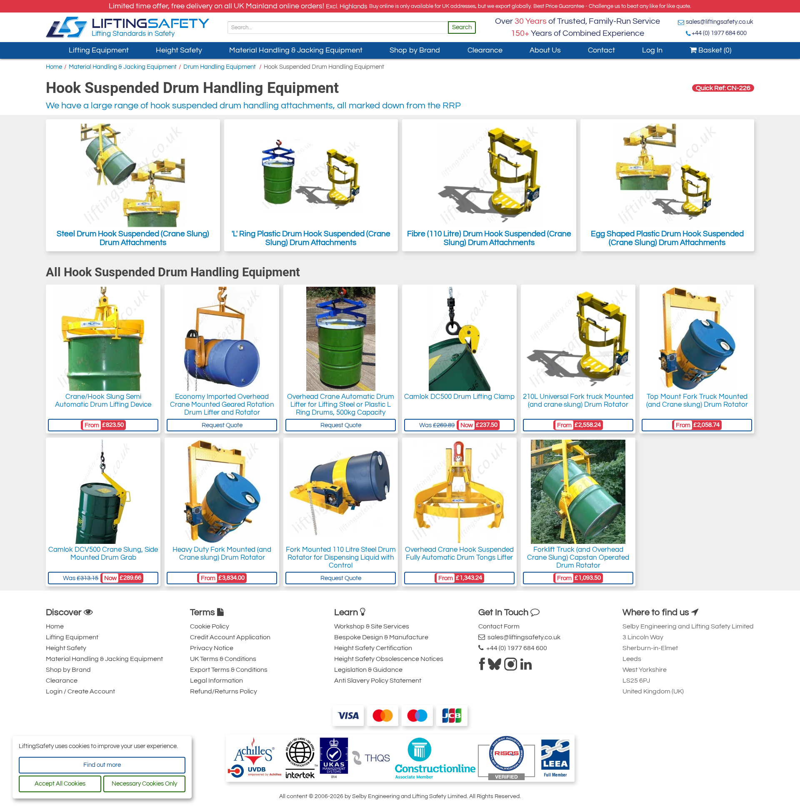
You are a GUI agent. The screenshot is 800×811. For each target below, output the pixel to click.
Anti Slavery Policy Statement (377, 680)
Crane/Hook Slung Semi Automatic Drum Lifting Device (103, 400)
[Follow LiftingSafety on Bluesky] (494, 667)
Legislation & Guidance (368, 669)
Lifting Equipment (99, 50)
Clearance (485, 50)
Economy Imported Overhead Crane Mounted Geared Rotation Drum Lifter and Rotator (222, 404)
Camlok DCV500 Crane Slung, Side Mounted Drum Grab (103, 553)
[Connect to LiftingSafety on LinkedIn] (526, 667)
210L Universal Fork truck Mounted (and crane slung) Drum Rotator (578, 400)
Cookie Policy (209, 626)
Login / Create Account (80, 691)
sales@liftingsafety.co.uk (719, 22)
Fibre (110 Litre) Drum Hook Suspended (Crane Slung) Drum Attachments (489, 238)
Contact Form (499, 626)
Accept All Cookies (60, 784)
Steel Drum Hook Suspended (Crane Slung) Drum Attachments (133, 238)
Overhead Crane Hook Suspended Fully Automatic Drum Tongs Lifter (459, 553)
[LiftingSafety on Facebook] (482, 667)
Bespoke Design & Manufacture (381, 637)
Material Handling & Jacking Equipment (295, 50)
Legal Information (216, 680)
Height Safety (179, 50)
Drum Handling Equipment (220, 67)
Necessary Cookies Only (144, 784)
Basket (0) (714, 50)
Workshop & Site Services (371, 626)
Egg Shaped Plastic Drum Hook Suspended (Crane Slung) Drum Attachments (667, 238)
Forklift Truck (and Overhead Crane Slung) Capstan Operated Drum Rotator (578, 557)
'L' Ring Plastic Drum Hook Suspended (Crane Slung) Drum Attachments (311, 238)
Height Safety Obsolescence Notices (388, 659)
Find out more (102, 765)
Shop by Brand (415, 50)
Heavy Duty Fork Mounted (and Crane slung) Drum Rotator (221, 553)
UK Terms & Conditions (223, 659)
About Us (545, 50)
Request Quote (222, 425)
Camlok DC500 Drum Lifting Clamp (459, 396)
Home (54, 67)
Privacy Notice (211, 648)
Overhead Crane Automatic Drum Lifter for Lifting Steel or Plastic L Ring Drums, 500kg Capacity (340, 404)
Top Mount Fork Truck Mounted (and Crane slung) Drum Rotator (697, 400)
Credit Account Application (230, 637)
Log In (652, 50)
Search (462, 27)
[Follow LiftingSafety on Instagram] (510, 667)
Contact (601, 50)
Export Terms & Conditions (229, 669)
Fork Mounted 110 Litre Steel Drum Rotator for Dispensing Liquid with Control (341, 557)
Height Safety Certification (373, 648)
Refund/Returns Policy (223, 691)
